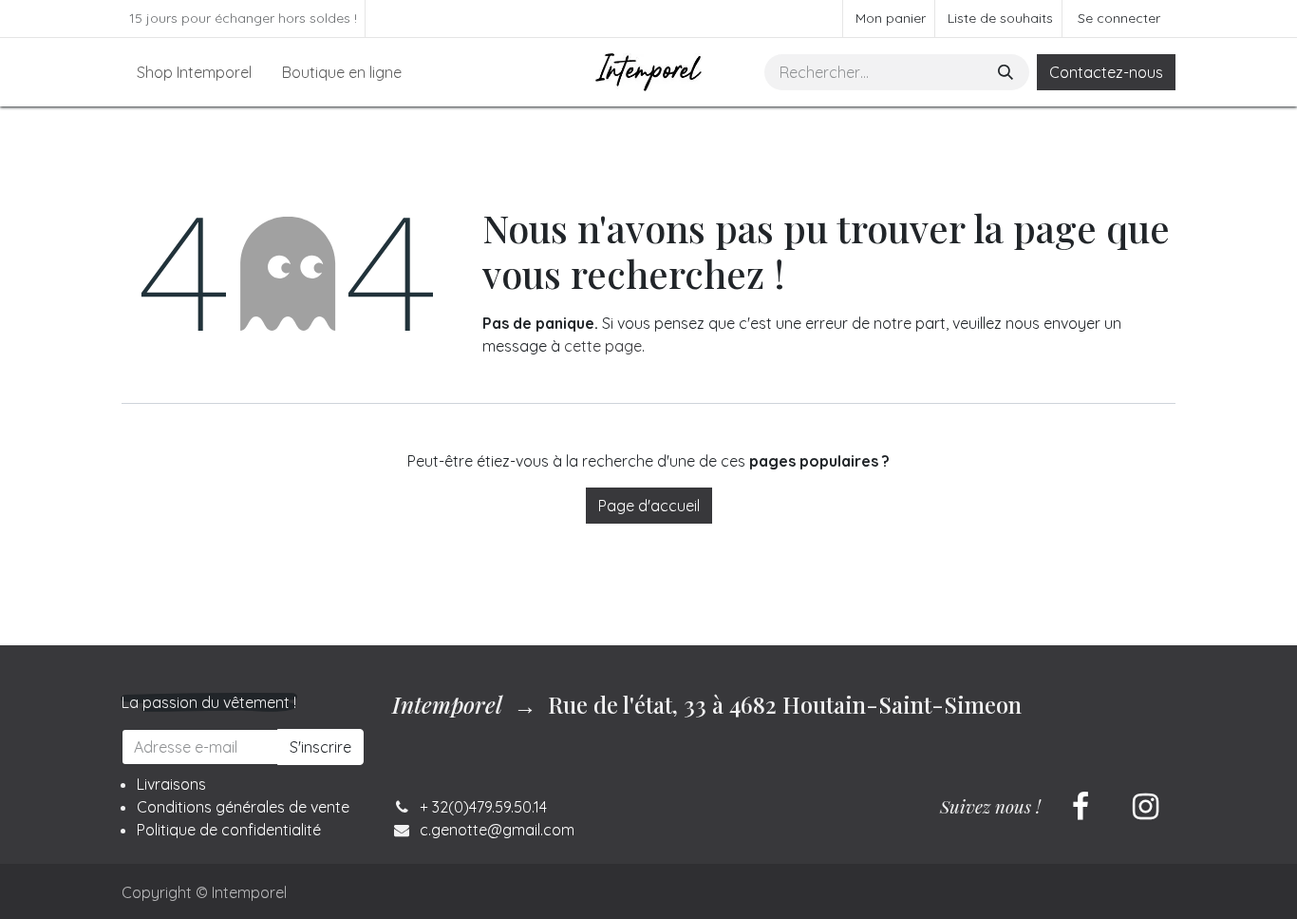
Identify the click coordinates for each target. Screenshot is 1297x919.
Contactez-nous (1106, 72)
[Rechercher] (1007, 72)
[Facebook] (1080, 806)
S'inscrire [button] (320, 746)
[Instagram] (1145, 806)
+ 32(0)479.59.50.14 (483, 806)
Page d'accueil (649, 505)
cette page (603, 345)
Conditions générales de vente (243, 806)
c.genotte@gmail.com (497, 829)
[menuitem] (194, 72)
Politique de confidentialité (229, 829)
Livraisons (171, 784)
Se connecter (1119, 18)
